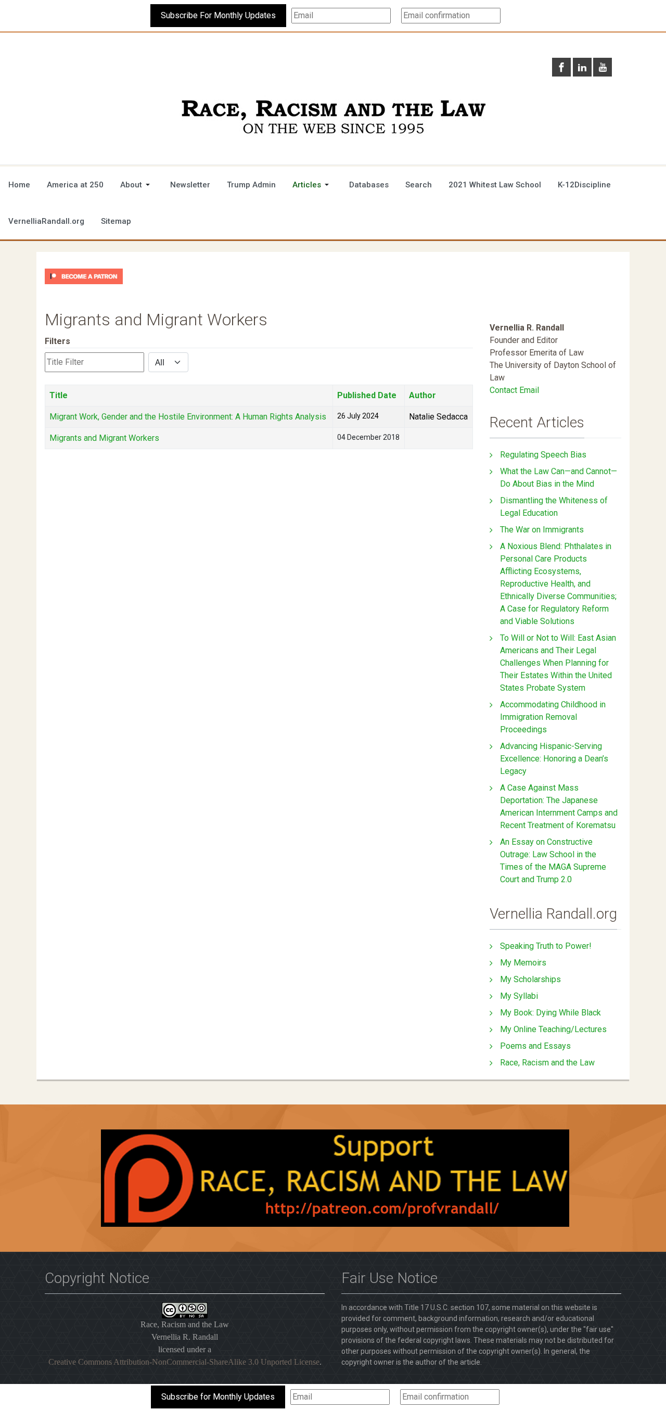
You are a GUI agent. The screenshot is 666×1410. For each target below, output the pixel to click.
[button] (137, 185)
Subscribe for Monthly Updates (218, 1397)
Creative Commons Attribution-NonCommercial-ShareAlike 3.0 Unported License (183, 1361)
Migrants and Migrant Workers (104, 438)
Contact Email (514, 390)
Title (58, 395)
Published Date (366, 395)
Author (422, 395)
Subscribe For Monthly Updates (218, 15)
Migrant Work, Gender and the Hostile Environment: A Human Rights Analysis (187, 417)
